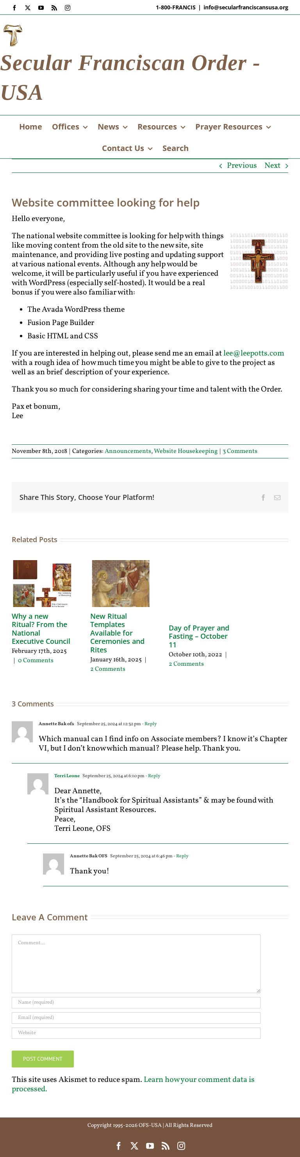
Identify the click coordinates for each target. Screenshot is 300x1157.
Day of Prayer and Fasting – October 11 (199, 636)
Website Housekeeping (186, 451)
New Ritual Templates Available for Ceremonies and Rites (117, 632)
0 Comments (36, 660)
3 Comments (240, 451)
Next (272, 165)
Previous (242, 165)
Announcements (128, 451)
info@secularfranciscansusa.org (246, 7)
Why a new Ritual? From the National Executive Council (41, 628)
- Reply (149, 724)
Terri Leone (67, 776)
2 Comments (107, 669)
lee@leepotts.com (253, 353)
